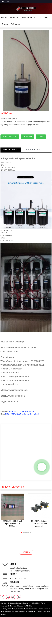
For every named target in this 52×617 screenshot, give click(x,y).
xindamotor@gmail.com (20, 571)
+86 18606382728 (18, 578)
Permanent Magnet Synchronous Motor (28, 609)
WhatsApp (28, 137)
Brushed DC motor (11, 24)
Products (14, 17)
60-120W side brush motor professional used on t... (39, 523)
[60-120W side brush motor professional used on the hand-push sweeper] (39, 507)
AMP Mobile (28, 606)
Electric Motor (29, 17)
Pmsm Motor (11, 609)
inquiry (26, 552)
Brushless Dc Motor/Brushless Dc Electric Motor (20, 612)
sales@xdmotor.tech (18, 568)
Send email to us (10, 137)
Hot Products (12, 606)
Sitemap (20, 606)
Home (4, 17)
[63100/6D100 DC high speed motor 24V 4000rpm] (12, 507)
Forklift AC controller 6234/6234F (21, 411)
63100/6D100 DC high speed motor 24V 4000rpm (12, 523)
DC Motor (43, 17)
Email (41, 137)
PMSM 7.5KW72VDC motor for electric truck (22, 414)
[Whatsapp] (41, 467)
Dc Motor (3, 609)
